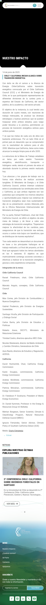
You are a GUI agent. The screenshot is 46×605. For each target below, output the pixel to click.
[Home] (12, 5)
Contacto (6, 562)
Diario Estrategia (16, 431)
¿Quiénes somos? (9, 553)
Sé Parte (5, 558)
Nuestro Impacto (8, 549)
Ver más (15, 504)
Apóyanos (6, 566)
